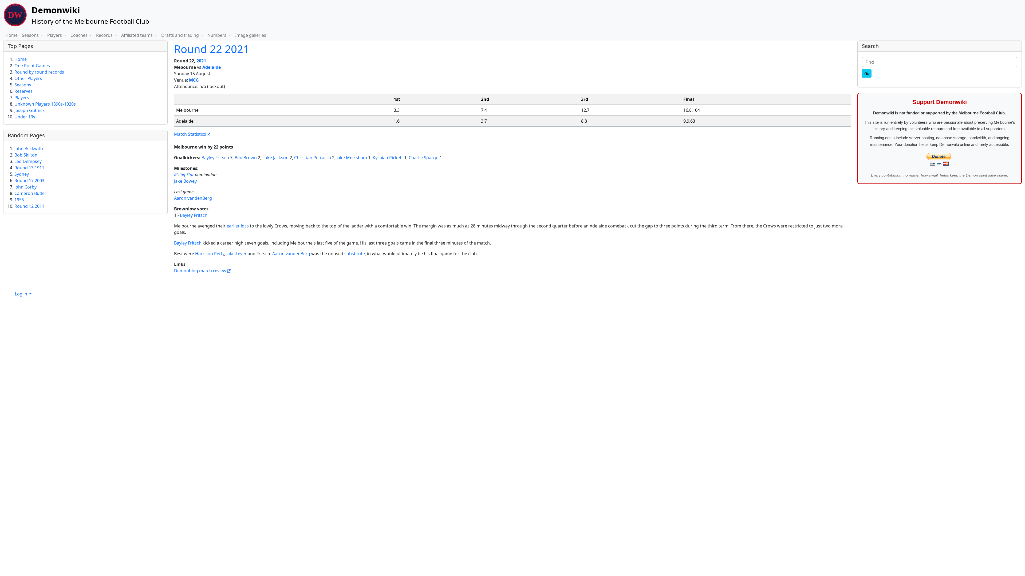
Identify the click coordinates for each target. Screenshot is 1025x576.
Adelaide (211, 67)
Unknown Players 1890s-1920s (45, 104)
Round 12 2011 (29, 206)
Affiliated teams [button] (137, 35)
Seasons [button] (31, 35)
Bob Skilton (25, 155)
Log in (21, 294)
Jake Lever (236, 254)
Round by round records (39, 72)
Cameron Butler (30, 193)
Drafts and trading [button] (180, 35)
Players (21, 98)
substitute (354, 254)
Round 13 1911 (29, 168)
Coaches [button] (79, 35)
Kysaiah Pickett (388, 158)
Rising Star (184, 175)
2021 (201, 61)
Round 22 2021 (211, 49)
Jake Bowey (185, 181)
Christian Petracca (312, 158)
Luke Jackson (275, 158)
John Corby (25, 187)
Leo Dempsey (28, 161)
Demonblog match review (200, 271)
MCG (194, 80)
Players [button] (55, 35)
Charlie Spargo (424, 158)
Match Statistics (190, 134)
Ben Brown (246, 158)
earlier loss (238, 226)
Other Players (28, 78)
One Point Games (32, 66)
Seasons (22, 85)
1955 (19, 200)
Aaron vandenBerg (193, 198)
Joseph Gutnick (29, 110)
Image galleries (250, 35)
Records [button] (105, 35)
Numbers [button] (217, 35)
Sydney (21, 174)
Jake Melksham (352, 158)
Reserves (23, 91)
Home (11, 35)
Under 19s (24, 117)
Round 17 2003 (29, 180)
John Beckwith (28, 148)
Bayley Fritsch (215, 158)
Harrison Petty (209, 254)
